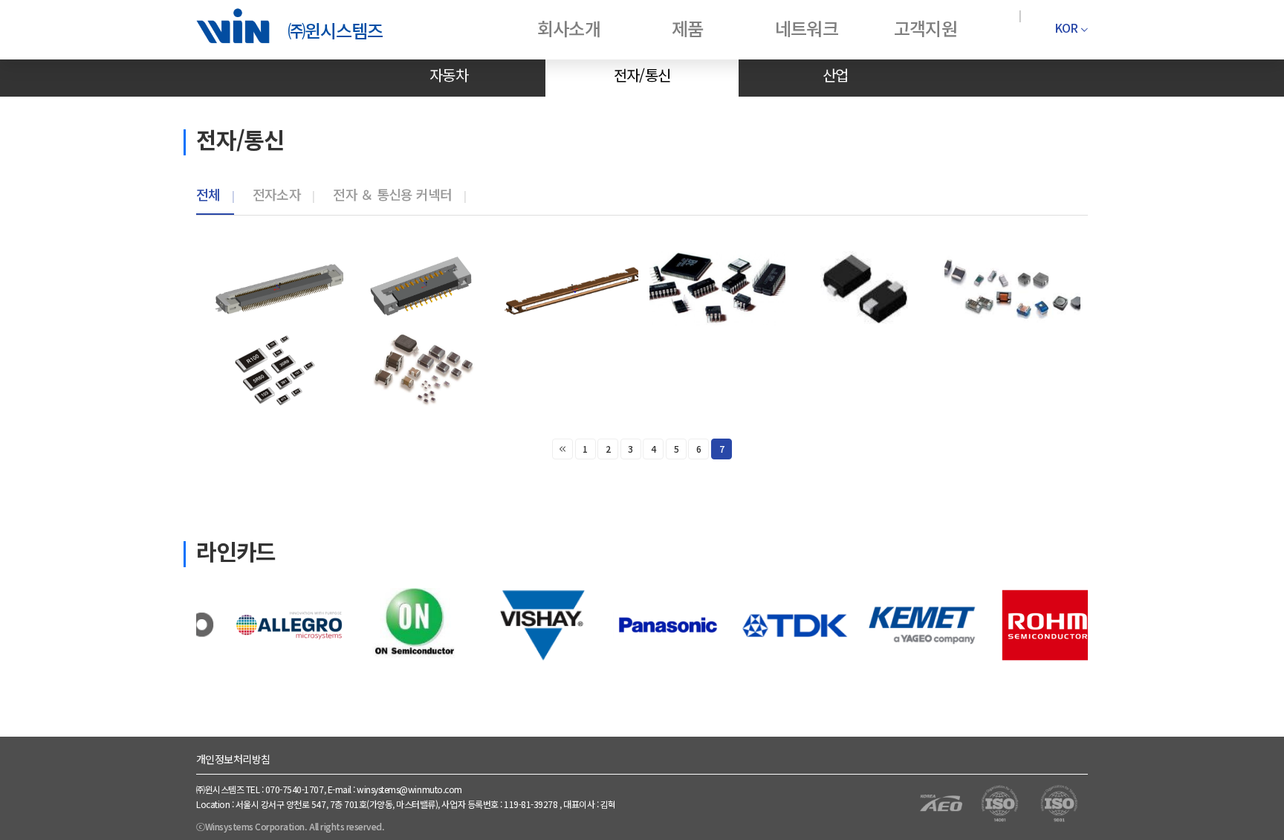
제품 (687, 28)
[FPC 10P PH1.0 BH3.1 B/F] (422, 288)
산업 (835, 74)
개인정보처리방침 (233, 759)
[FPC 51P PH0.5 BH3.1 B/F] (275, 288)
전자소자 (277, 194)
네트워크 (806, 28)
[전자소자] (717, 288)
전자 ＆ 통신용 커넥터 (392, 194)
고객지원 (925, 28)
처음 (562, 449)
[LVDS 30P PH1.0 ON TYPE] (570, 288)
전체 (208, 194)
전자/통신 (642, 74)
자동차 (448, 74)
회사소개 (568, 28)
